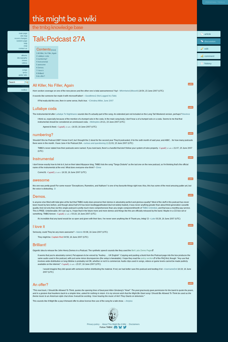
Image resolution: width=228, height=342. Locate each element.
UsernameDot (170, 269)
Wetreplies (95, 122)
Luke (153, 219)
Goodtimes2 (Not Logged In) (98, 96)
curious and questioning (95, 143)
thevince (186, 114)
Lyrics (25, 72)
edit (190, 84)
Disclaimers (134, 324)
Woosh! (134, 91)
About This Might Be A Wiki (114, 324)
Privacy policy (93, 324)
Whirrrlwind (125, 91)
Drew (98, 167)
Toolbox (24, 90)
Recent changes (21, 38)
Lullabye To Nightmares (66, 114)
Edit (206, 48)
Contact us (23, 48)
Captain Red (57, 237)
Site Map (23, 36)
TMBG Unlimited (149, 208)
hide (53, 50)
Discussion (209, 41)
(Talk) (114, 96)
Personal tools (215, 2)
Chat (25, 46)
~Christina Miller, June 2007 (100, 101)
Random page (22, 41)
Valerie (79, 232)
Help (25, 43)
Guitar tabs (23, 75)
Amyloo (129, 301)
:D (55, 189)
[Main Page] (113, 15)
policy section (147, 258)
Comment (209, 56)
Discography (22, 58)
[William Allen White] (113, 314)
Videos (24, 63)
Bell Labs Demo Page (141, 250)
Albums (24, 55)
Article (207, 34)
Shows (24, 60)
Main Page (23, 33)
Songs (24, 70)
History (207, 63)
